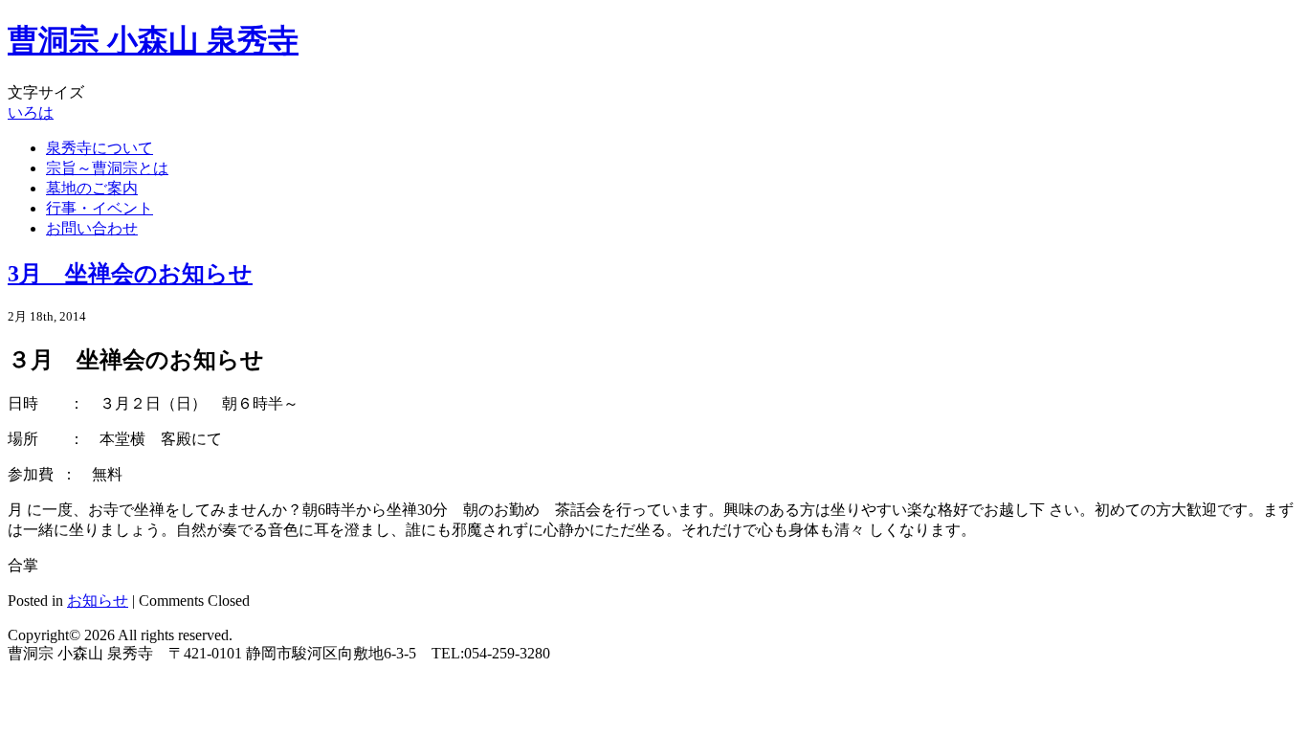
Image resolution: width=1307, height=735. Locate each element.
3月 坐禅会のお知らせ (130, 273)
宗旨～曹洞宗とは (107, 168)
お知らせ (97, 600)
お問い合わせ (92, 228)
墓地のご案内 (92, 188)
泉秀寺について (99, 148)
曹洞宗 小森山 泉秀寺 (153, 40)
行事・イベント (99, 208)
